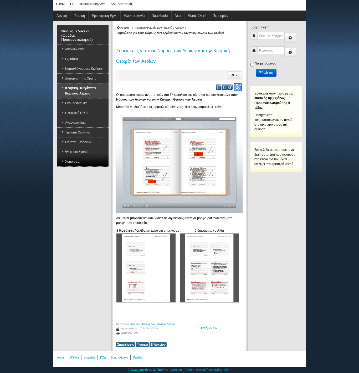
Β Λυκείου (158, 344)
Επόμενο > (209, 328)
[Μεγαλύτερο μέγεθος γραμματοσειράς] (218, 87)
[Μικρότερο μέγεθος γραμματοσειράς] (230, 87)
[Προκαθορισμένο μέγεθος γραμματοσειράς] (224, 87)
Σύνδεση (266, 72)
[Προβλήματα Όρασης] (238, 87)
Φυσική (142, 344)
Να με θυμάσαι (266, 63)
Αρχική (124, 27)
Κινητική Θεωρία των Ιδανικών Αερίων (159, 27)
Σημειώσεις (125, 344)
